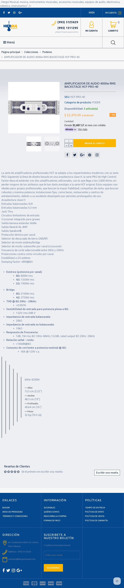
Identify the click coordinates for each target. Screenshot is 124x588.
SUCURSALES (49, 508)
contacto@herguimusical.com (22, 559)
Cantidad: (69, 121)
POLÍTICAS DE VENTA (94, 516)
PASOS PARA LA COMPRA (55, 516)
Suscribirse (53, 568)
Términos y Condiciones (14, 516)
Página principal (10, 52)
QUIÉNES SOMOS (51, 512)
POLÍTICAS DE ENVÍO (94, 512)
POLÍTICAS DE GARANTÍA (96, 520)
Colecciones (31, 52)
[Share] (67, 155)
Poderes (47, 52)
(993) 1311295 (67, 27)
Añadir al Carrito (95, 143)
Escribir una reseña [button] (107, 472)
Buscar (6, 508)
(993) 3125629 (67, 22)
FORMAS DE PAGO (52, 520)
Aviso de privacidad (12, 512)
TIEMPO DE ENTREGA (95, 508)
